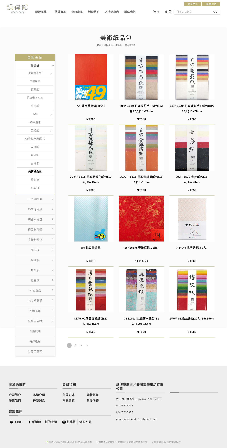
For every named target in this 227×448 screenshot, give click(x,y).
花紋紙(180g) (35, 97)
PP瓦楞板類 (35, 198)
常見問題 (69, 400)
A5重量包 (35, 122)
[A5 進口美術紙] (91, 219)
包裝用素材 (35, 321)
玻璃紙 (35, 155)
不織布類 (35, 310)
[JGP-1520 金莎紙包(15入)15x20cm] (192, 148)
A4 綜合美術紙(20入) (91, 105)
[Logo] (17, 8)
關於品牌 (41, 11)
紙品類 (35, 280)
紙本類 (35, 187)
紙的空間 (51, 421)
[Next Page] (81, 345)
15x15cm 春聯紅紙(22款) (141, 247)
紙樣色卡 (193, 3)
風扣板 (35, 249)
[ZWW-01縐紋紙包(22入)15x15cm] (192, 289)
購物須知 (93, 394)
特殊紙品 (35, 341)
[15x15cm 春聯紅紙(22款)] (141, 219)
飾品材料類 (35, 229)
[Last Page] (87, 345)
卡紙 (35, 113)
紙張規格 (211, 3)
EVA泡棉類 (35, 209)
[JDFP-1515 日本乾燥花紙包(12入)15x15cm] (91, 148)
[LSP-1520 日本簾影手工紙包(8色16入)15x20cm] (192, 77)
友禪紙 (35, 146)
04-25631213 (124, 405)
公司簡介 (15, 394)
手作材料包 (35, 239)
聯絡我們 (130, 11)
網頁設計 (176, 442)
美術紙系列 (35, 72)
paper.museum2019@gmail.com (136, 419)
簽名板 (35, 179)
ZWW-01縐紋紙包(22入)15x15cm (192, 318)
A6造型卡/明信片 (35, 138)
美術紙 (118, 45)
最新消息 (39, 400)
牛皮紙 (35, 105)
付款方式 (69, 394)
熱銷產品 (60, 11)
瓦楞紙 (35, 130)
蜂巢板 (35, 270)
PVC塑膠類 (35, 300)
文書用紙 (35, 81)
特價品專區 (35, 351)
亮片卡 (35, 163)
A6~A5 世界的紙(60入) (191, 247)
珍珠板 (35, 260)
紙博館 (36, 421)
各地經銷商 (112, 11)
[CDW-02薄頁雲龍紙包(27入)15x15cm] (91, 289)
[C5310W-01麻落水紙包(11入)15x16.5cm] (141, 289)
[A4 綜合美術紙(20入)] (91, 77)
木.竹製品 (35, 290)
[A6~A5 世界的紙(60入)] (192, 219)
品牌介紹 (39, 394)
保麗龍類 (35, 331)
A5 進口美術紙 (91, 247)
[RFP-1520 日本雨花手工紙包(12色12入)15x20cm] (141, 77)
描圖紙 (35, 89)
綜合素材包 (35, 219)
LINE (18, 421)
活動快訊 (93, 11)
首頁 (99, 45)
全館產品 (77, 11)
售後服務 (93, 400)
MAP (157, 399)
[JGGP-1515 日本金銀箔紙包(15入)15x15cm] (141, 148)
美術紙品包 (130, 45)
